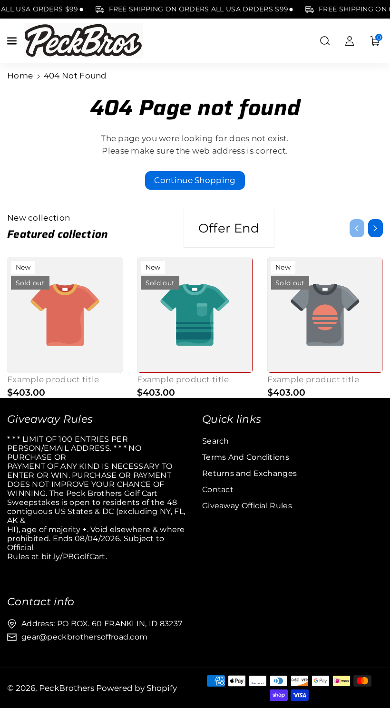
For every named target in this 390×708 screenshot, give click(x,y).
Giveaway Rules (50, 419)
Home (20, 75)
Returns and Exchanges (249, 473)
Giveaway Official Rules (247, 505)
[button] (13, 41)
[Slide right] (375, 228)
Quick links (231, 419)
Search (215, 441)
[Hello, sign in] (349, 40)
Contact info (41, 601)
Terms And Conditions (245, 457)
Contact (218, 489)
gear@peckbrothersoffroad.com (84, 636)
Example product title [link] (53, 379)
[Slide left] (357, 228)
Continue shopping (194, 180)
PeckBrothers (66, 688)
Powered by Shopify (136, 688)
